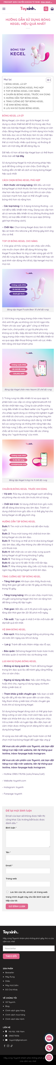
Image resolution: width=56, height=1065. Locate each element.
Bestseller (9, 972)
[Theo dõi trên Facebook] (4, 1046)
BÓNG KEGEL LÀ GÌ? (16, 84)
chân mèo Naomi (41, 318)
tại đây (20, 156)
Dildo (7, 981)
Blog (7, 1006)
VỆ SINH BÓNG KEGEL (17, 104)
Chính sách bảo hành (14, 1019)
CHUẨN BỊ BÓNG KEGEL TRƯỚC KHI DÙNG (28, 94)
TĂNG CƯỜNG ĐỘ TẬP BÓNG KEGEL (25, 101)
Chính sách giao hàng (15, 1010)
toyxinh (20, 787)
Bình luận (11, 827)
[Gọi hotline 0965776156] (49, 1048)
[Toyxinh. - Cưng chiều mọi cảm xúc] (28, 9)
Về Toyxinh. (10, 1002)
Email (9, 865)
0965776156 (14, 1035)
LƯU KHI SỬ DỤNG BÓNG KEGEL (23, 108)
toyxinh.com (19, 780)
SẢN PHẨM (8, 968)
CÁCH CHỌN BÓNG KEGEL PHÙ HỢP (25, 87)
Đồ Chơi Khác (11, 989)
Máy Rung (10, 977)
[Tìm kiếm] (46, 9)
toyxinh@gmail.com (18, 1040)
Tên (8, 852)
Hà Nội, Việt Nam (16, 1031)
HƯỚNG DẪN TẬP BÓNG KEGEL (22, 98)
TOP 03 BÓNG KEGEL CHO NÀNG (23, 91)
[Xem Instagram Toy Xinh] (49, 1057)
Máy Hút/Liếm (11, 985)
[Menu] (4, 8)
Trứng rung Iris (12, 398)
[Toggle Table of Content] (47, 80)
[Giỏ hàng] (52, 9)
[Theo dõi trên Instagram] (8, 1046)
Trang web (11, 878)
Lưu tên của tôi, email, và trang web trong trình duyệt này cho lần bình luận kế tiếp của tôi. (27, 896)
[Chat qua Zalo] (49, 1038)
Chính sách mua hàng (15, 1014)
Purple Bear (14, 253)
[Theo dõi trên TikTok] (11, 1046)
